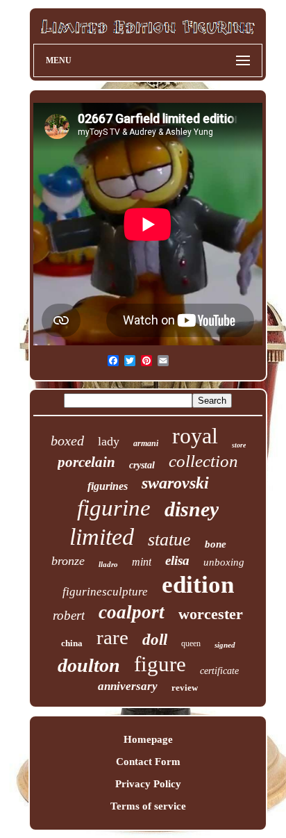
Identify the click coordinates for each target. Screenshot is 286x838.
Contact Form (148, 761)
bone (215, 544)
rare (112, 637)
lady (108, 441)
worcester (210, 614)
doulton (89, 665)
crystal (142, 465)
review (184, 687)
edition (198, 584)
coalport (132, 612)
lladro (108, 564)
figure (160, 664)
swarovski (175, 483)
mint (141, 562)
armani (145, 443)
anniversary (128, 686)
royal (195, 435)
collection (203, 461)
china (72, 643)
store (239, 445)
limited (101, 537)
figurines (107, 486)
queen (191, 643)
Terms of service (148, 806)
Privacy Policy (148, 783)
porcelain (86, 462)
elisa (177, 560)
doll (154, 639)
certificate (219, 671)
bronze (68, 561)
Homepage (148, 739)
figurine (114, 507)
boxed (67, 440)
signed (224, 645)
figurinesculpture (105, 591)
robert (69, 615)
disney (192, 509)
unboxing (223, 562)
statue (169, 539)
